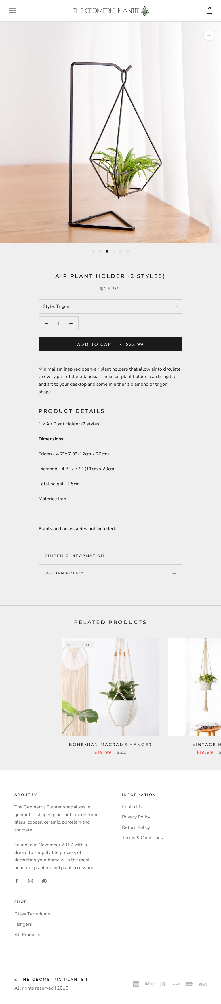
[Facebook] (16, 881)
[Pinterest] (44, 881)
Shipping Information (74, 555)
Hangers (23, 924)
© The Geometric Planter (51, 979)
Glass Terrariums (32, 914)
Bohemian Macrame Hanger (110, 744)
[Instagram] (30, 881)
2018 (62, 988)
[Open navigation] (12, 11)
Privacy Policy (136, 817)
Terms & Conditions (142, 838)
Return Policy (64, 573)
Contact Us (133, 806)
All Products (27, 935)
